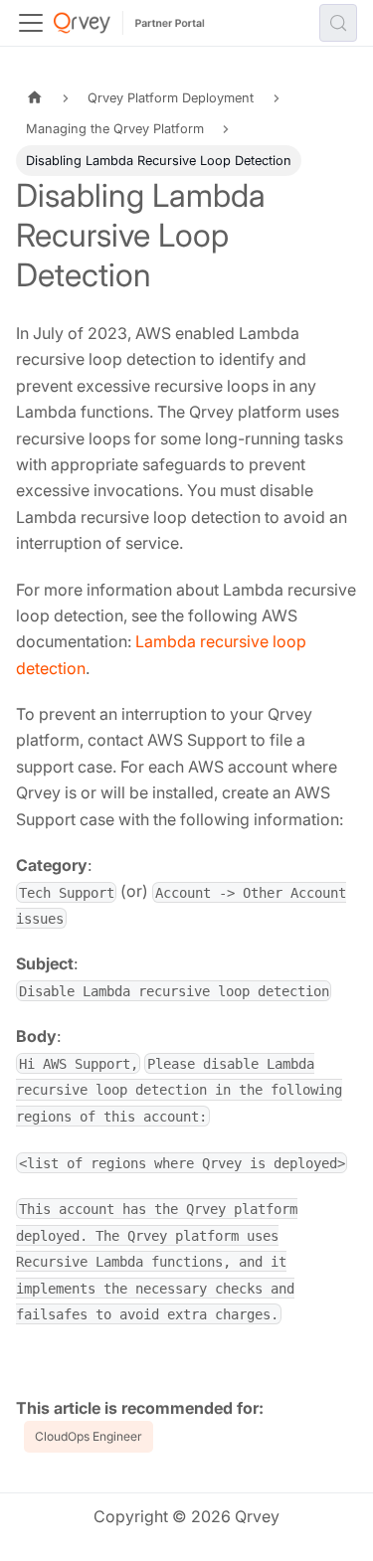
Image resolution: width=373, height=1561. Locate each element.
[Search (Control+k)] (338, 23)
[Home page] (35, 98)
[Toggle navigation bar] (31, 23)
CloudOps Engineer (88, 1436)
